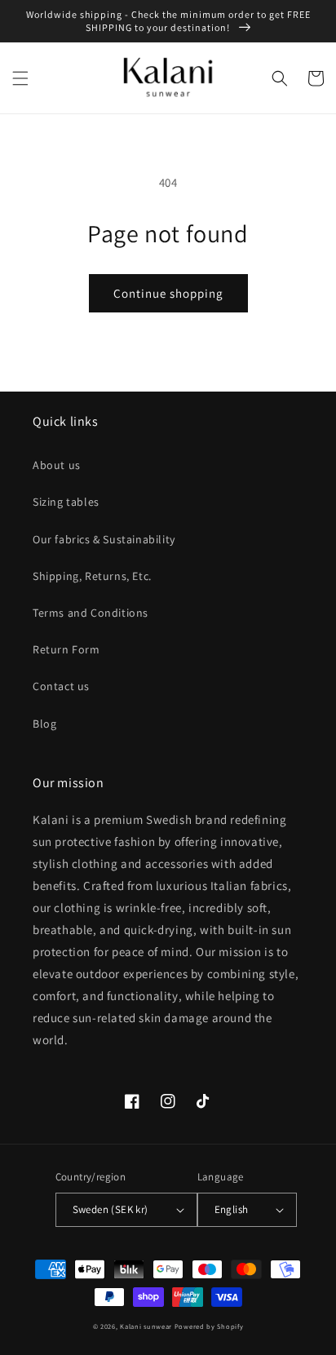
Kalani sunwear (146, 1326)
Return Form (66, 649)
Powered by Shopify (209, 1326)
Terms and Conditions (90, 612)
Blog (44, 723)
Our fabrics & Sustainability (104, 539)
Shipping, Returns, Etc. (92, 576)
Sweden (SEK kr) (110, 1209)
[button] (20, 78)
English (231, 1209)
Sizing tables (66, 501)
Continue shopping (168, 293)
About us (57, 465)
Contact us (61, 686)
